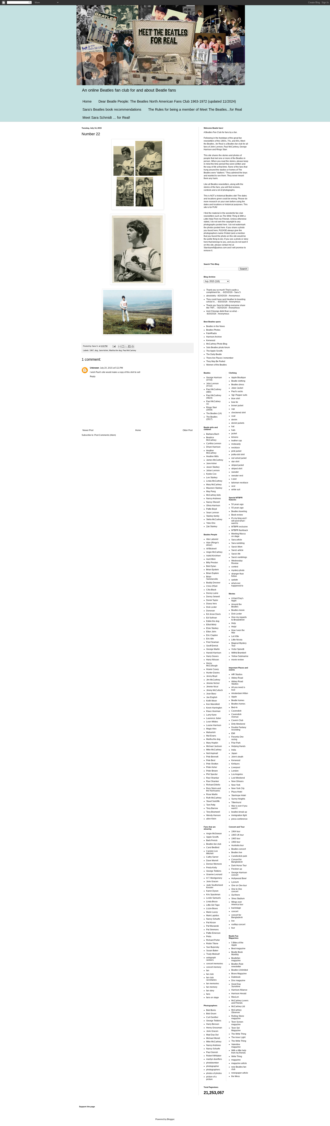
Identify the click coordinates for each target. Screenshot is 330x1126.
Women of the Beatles (216, 365)
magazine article (239, 1063)
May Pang (211, 491)
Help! (233, 626)
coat (233, 416)
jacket (234, 433)
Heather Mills (212, 456)
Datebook (235, 977)
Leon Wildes (212, 721)
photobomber (212, 1063)
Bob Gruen (211, 1013)
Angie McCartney (214, 552)
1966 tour (235, 842)
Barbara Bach (212, 434)
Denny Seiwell (213, 596)
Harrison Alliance (239, 990)
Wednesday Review (237, 561)
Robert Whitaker (213, 1056)
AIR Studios (236, 674)
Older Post (187, 430)
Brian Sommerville (212, 577)
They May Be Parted (215, 361)
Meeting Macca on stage (238, 535)
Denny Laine (212, 593)
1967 (92, 350)
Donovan (210, 610)
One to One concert (236, 890)
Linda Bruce (212, 901)
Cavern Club (237, 720)
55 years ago (237, 508)
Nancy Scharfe (213, 919)
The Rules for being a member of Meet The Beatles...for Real (195, 109)
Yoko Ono (210, 523)
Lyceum (235, 882)
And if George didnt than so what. (221, 311)
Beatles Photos (213, 330)
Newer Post (87, 430)
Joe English (211, 697)
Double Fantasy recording (238, 728)
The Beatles (211, 413)
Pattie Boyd (211, 509)
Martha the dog (115, 350)
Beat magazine (238, 948)
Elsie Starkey (212, 628)
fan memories (212, 983)
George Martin (213, 649)
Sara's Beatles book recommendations (111, 109)
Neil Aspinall (212, 753)
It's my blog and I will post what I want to (239, 520)
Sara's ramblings (239, 557)
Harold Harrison (213, 653)
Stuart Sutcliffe (213, 801)
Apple (234, 697)
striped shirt (236, 468)
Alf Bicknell (211, 548)
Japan (234, 753)
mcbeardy (236, 444)
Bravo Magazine (239, 973)
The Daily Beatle (214, 354)
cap (233, 409)
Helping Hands (238, 746)
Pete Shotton (212, 764)
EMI (233, 733)
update (234, 580)
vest (233, 486)
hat (232, 426)
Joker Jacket (237, 388)
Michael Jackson (214, 746)
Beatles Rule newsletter (237, 965)
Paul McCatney (213, 401)
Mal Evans (211, 736)
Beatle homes (237, 700)
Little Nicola (236, 640)
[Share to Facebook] (129, 346)
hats (233, 430)
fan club (210, 974)
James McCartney (214, 460)
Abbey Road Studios (237, 682)
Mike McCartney (213, 749)
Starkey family (212, 516)
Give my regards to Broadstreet (239, 618)
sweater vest (237, 475)
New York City (237, 788)
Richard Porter (213, 940)
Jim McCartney (213, 680)
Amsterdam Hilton (239, 693)
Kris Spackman (213, 894)
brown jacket (237, 405)
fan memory (211, 987)
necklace (235, 447)
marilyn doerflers (214, 1059)
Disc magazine (238, 980)
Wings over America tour (237, 903)
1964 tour (235, 831)
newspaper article (239, 1073)
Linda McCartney (214, 481)
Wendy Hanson (213, 815)
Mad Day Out (212, 1035)
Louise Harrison (213, 725)
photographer (212, 1066)
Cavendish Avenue (236, 715)
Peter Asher (211, 767)
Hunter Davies (213, 673)
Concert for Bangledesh (237, 860)
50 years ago (237, 504)
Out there (235, 895)
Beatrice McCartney (211, 438)
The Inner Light (238, 1037)
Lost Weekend (238, 778)
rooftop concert (238, 924)
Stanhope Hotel (238, 795)
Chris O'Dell (211, 586)
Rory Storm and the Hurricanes (213, 789)
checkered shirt (238, 412)
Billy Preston (212, 562)
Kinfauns (235, 764)
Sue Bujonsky (212, 947)
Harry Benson (212, 1024)
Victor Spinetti (237, 649)
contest (234, 566)
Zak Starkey (211, 526)
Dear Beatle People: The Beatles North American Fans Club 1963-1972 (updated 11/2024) (167, 101)
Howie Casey (212, 669)
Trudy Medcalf (212, 954)
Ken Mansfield (213, 704)
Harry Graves (212, 656)
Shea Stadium (238, 898)
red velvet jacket (238, 458)
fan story (210, 990)
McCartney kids (213, 495)
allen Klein (211, 819)
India (233, 750)
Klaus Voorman (213, 711)
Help (233, 623)
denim (234, 419)
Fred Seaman (212, 642)
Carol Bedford (212, 847)
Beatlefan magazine (236, 959)
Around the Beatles (236, 605)
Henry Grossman (214, 1028)
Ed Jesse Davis (213, 614)
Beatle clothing (238, 381)
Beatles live (236, 852)
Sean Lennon (212, 512)
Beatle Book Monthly (237, 953)
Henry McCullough (212, 664)
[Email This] (119, 346)
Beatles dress (237, 384)
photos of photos (214, 1073)
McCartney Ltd (238, 1006)
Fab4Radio (211, 333)
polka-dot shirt (238, 454)
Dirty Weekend (238, 724)
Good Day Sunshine (236, 985)
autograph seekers (211, 958)
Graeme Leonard (214, 874)
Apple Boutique (238, 377)
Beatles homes (238, 704)
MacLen (235, 997)
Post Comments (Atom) (105, 435)
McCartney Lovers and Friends (239, 1001)
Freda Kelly (211, 867)
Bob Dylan (211, 566)
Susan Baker (212, 950)
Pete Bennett (212, 757)
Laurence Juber (213, 718)
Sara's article (237, 550)
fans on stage (212, 997)
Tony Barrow (212, 808)
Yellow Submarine (239, 656)
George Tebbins (213, 871)
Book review (237, 515)
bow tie (234, 402)
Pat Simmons (212, 929)
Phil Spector (212, 774)
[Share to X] (126, 346)
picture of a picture (211, 1077)
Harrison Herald (238, 993)
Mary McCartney (214, 484)
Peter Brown (212, 771)
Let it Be (235, 636)
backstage (236, 908)
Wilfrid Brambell (238, 653)
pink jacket (236, 451)
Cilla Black (211, 590)
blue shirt (235, 398)
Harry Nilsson (212, 659)
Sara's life (235, 554)
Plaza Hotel (236, 792)
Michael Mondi (213, 1038)
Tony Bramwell (213, 812)
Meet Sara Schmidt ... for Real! (106, 117)
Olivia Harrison (213, 505)
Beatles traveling (239, 511)
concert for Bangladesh (237, 916)
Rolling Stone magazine (237, 1017)
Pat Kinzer (211, 922)
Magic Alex (211, 729)
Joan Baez (211, 693)
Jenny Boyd (211, 676)
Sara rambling (238, 543)
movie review (237, 659)
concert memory (213, 967)
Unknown (94, 368)
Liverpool (235, 767)
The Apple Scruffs (214, 351)
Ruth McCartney (213, 798)
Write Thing (236, 1056)
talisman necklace (239, 482)
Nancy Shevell (213, 502)
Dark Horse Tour (239, 865)
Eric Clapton (212, 635)
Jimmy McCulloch (214, 690)
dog (96, 350)
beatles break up (239, 812)
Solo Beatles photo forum (218, 347)
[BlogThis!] (123, 346)
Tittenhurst (236, 802)
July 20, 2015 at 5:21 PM (111, 368)
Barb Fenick (211, 840)
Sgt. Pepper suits (239, 395)
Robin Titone (212, 943)
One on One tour (239, 885)
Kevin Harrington (214, 708)
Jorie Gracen (212, 881)
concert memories (214, 963)
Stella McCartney (214, 519)
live (233, 921)
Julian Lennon (213, 470)
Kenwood (210, 340)
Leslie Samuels (213, 898)
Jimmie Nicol (212, 686)
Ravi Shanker (212, 781)
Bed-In (234, 707)
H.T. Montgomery (214, 878)
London (235, 771)
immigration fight (239, 815)
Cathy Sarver (212, 857)
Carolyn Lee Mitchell (212, 852)
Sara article (236, 540)
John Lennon (212, 383)
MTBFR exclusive (239, 526)
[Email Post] (114, 346)
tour (233, 928)
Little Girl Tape (213, 905)
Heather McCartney (211, 451)
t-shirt (233, 479)
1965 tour (235, 838)
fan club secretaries (211, 978)
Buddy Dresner (213, 582)
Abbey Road (237, 678)
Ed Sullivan (211, 618)
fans (208, 994)
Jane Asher (103, 350)
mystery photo (237, 570)
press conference (239, 819)
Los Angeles (237, 774)
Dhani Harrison (213, 447)
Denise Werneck (214, 864)
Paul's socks (237, 391)
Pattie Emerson (213, 933)
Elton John (211, 631)
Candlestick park (239, 856)
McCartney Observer (236, 1011)
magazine (236, 1060)
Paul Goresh (212, 1052)
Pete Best (210, 760)
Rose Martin (212, 794)
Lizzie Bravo (212, 908)
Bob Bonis (211, 1010)
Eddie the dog (212, 621)
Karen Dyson (212, 891)
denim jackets (237, 423)
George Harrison (214, 377)
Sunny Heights (238, 799)
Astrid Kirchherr (213, 555)
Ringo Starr (211, 407)
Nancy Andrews (213, 498)
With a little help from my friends (238, 1051)
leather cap (236, 440)
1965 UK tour (237, 835)
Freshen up (236, 869)
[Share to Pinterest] (132, 346)
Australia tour (237, 845)
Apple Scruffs (212, 837)
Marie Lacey (212, 912)
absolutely (211, 296)
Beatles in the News (215, 326)
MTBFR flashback (239, 530)
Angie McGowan (214, 833)
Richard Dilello (213, 785)
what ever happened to (237, 584)
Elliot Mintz (211, 624)
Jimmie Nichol (212, 683)
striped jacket (237, 465)
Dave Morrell (212, 860)
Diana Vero (211, 603)
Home (87, 101)
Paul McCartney (129, 350)
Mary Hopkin (212, 743)
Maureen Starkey (214, 488)
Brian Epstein (212, 569)
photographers (213, 1069)
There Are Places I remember (219, 358)
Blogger (170, 1119)
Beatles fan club (213, 844)
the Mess (235, 1076)
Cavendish (236, 711)
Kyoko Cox (211, 474)
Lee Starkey (211, 477)
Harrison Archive (214, 337)
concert (234, 911)
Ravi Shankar (212, 778)
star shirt (235, 461)
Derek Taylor (212, 600)
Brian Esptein (212, 573)
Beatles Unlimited (239, 970)
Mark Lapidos (212, 915)
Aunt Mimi (211, 559)
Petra (208, 936)
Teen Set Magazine (236, 1029)
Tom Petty (210, 805)
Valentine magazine (236, 1045)
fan (207, 970)
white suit (235, 489)
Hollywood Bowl (238, 878)
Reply (92, 376)
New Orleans (237, 781)
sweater (235, 472)
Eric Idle (210, 638)
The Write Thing (238, 1034)
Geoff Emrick (212, 646)
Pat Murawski (212, 926)
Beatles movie (238, 610)
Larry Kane (211, 715)
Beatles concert (238, 849)
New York (235, 785)
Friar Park (235, 743)
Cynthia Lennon (213, 443)
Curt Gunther (212, 1017)
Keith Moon (211, 701)
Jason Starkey (212, 467)
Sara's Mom (236, 547)
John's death (237, 757)
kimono (234, 437)
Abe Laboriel (212, 539)
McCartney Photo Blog (216, 344)
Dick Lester (211, 607)
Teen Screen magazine (237, 1023)
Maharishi (211, 732)
